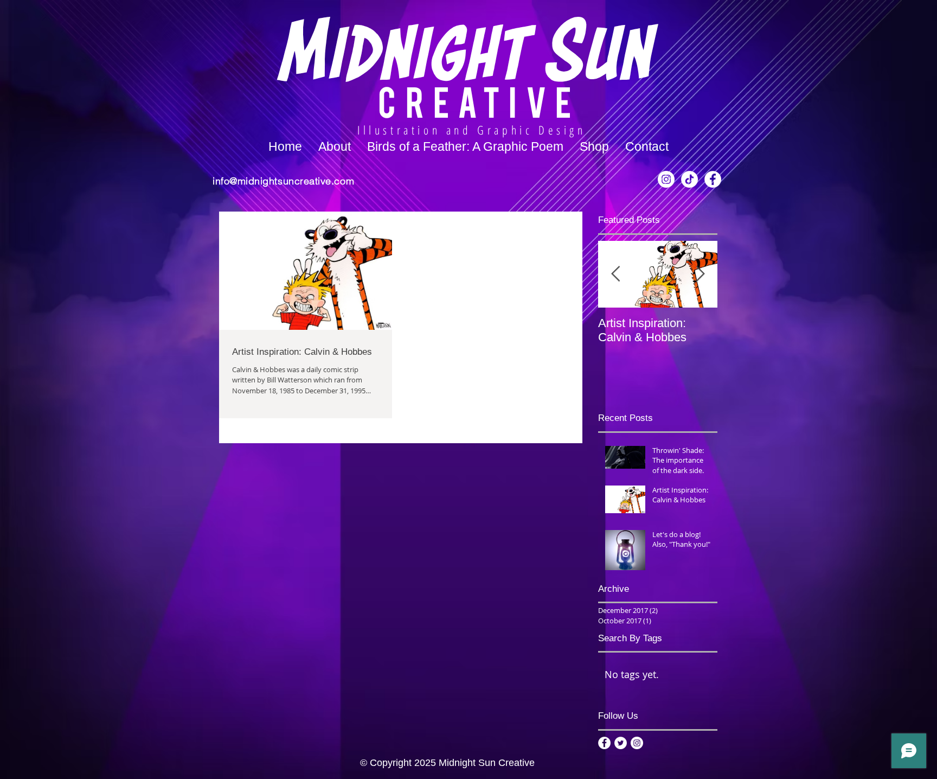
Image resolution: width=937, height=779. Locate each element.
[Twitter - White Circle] (620, 743)
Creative (479, 100)
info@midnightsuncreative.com (283, 181)
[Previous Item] (615, 274)
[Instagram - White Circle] (666, 179)
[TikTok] (689, 179)
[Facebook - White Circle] (712, 179)
